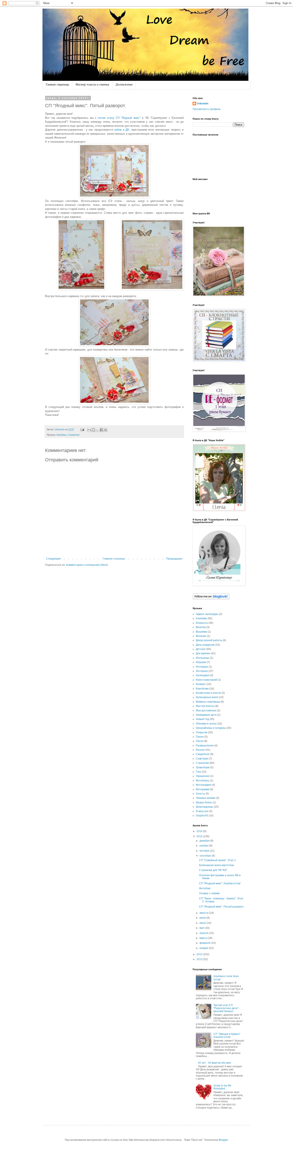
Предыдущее (174, 558)
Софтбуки (202, 758)
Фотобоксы (202, 780)
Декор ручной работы (209, 640)
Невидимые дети (206, 714)
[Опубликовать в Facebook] (101, 430)
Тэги (198, 771)
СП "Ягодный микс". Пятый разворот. (221, 906)
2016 (199, 831)
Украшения (203, 776)
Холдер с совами (209, 893)
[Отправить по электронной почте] (89, 430)
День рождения (205, 644)
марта (203, 938)
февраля (205, 942)
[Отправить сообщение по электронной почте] (82, 429)
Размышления (205, 745)
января (204, 948)
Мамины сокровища (208, 701)
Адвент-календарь (207, 614)
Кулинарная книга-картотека (216, 865)
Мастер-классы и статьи (92, 85)
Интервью (202, 666)
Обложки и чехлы (206, 723)
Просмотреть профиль (207, 109)
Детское (201, 649)
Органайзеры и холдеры (211, 727)
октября (204, 850)
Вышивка (201, 631)
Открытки (201, 732)
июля (203, 917)
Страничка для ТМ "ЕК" (213, 870)
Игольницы (202, 657)
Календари (202, 675)
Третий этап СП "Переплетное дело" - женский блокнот (226, 1008)
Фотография (203, 784)
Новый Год (202, 719)
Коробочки (202, 688)
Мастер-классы (205, 706)
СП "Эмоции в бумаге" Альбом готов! (226, 1036)
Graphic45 (202, 815)
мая (202, 927)
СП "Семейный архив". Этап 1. (217, 860)
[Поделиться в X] (97, 430)
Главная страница (57, 85)
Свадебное (203, 754)
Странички (73, 434)
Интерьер (202, 671)
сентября (205, 855)
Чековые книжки (205, 797)
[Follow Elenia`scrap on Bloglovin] (211, 598)
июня (203, 922)
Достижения (124, 85)
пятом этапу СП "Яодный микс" (119, 117)
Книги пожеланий (206, 679)
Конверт (201, 684)
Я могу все (202, 811)
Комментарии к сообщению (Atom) (87, 564)
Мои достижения (206, 710)
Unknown (202, 103)
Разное (200, 749)
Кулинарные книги (207, 697)
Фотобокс (205, 888)
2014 (199, 954)
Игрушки (201, 662)
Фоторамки (202, 789)
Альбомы (61, 434)
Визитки (201, 627)
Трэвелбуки (203, 767)
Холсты (200, 793)
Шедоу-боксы (204, 802)
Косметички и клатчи (208, 692)
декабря (204, 840)
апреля (204, 933)
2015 (199, 836)
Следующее (53, 558)
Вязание (201, 636)
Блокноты (202, 622)
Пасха (199, 741)
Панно (200, 736)
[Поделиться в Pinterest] (105, 430)
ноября (204, 845)
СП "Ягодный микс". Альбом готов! (219, 883)
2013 (199, 959)
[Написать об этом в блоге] (93, 430)
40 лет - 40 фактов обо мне (214, 1062)
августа (204, 912)
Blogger (223, 1139)
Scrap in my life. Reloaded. (222, 1087)
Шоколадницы (204, 806)
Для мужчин (203, 653)
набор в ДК (121, 129)
